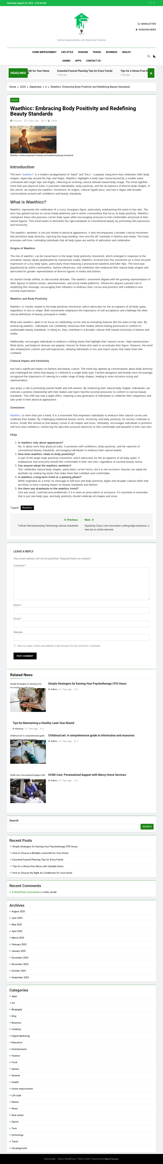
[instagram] (13, 27)
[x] (16, 27)
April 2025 (17, 931)
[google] (20, 27)
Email (18, 618)
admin (54, 689)
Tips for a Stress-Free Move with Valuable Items (119, 3)
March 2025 (18, 937)
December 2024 (20, 957)
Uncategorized (19, 1148)
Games (66, 60)
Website (18, 632)
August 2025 (18, 911)
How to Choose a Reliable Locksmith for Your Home (40, 853)
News (15, 1108)
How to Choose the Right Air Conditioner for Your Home (42, 872)
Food (14, 1062)
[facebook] (9, 27)
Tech (14, 1128)
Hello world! (50, 892)
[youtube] (24, 27)
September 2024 (20, 977)
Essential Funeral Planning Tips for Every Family (67, 70)
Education (17, 1042)
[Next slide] (154, 3)
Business (111, 52)
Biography (17, 1009)
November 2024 (20, 964)
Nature (15, 1102)
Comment (20, 565)
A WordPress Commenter (26, 892)
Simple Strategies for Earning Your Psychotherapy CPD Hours (87, 683)
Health (126, 52)
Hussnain (18, 120)
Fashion (83, 52)
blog (14, 1016)
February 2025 (19, 944)
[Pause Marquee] (151, 73)
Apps (78, 60)
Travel (97, 52)
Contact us (93, 60)
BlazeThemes (111, 1159)
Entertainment (19, 1049)
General (16, 1075)
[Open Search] (148, 56)
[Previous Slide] (149, 3)
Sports (15, 1121)
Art (13, 1003)
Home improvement (44, 52)
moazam (19, 728)
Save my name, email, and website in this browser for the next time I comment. (59, 645)
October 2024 (19, 970)
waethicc (28, 174)
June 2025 (17, 918)
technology (17, 1135)
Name (18, 605)
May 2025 (17, 924)
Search (13, 820)
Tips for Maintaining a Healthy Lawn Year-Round (43, 723)
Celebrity (16, 1029)
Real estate (18, 1115)
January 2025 (19, 951)
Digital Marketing (21, 1036)
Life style (67, 52)
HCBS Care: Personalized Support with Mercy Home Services (87, 774)
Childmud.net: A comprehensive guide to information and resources (91, 735)
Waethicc (15, 415)
